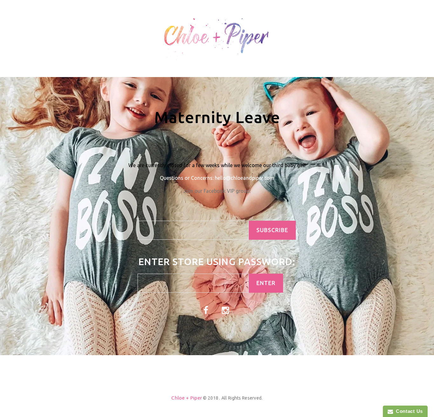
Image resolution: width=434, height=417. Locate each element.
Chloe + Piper (186, 398)
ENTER (265, 283)
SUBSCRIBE (272, 230)
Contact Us (408, 411)
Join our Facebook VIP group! (217, 191)
